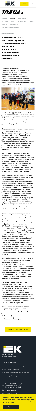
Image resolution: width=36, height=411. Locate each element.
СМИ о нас (5, 21)
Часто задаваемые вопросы (10, 362)
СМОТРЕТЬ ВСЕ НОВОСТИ (18, 329)
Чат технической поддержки (10, 369)
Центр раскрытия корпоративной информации (16, 372)
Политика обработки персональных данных (15, 376)
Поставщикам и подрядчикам (10, 27)
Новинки (4, 18)
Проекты (4, 24)
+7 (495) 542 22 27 (11, 393)
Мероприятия (22, 18)
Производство (21, 21)
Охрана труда (14, 24)
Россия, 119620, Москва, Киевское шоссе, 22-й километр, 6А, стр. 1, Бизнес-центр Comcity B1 (18, 385)
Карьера (31, 21)
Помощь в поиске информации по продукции (15, 366)
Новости (12, 18)
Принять (11, 406)
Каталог (24, 4)
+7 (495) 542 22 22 (11, 390)
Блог (12, 21)
